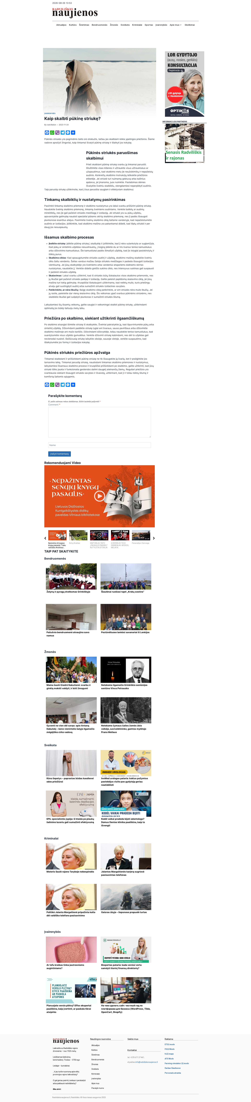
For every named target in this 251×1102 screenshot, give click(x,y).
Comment (54, 404)
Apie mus (174, 25)
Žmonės (114, 25)
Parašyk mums (98, 1088)
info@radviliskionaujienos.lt (146, 1062)
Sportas (149, 25)
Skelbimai (190, 25)
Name (52, 445)
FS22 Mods (170, 1049)
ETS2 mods (170, 1044)
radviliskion (51, 125)
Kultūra (72, 25)
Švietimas (84, 25)
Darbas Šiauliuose (173, 1068)
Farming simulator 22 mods (177, 1063)
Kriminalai (137, 25)
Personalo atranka (173, 1073)
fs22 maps (169, 1054)
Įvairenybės (161, 25)
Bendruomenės (99, 25)
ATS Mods (169, 1059)
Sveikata (125, 25)
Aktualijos (61, 25)
